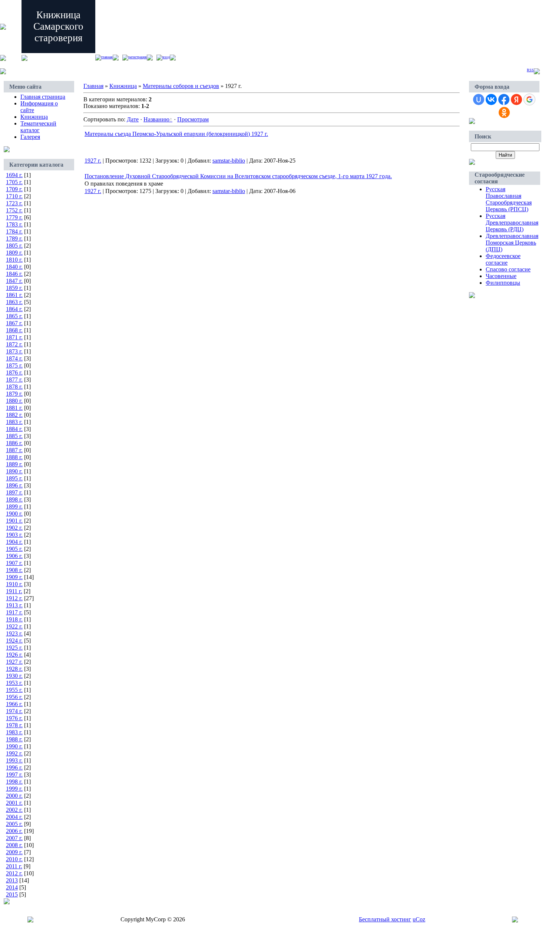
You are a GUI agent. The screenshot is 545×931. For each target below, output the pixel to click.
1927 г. (14, 662)
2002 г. (14, 810)
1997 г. (14, 774)
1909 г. (14, 577)
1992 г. (14, 753)
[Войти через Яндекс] (516, 99)
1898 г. (14, 499)
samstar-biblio (228, 160)
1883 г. (14, 422)
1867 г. (14, 323)
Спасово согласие (508, 269)
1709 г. (14, 189)
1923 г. (14, 633)
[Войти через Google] (529, 99)
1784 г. (14, 231)
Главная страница (42, 97)
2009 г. (14, 852)
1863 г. (14, 302)
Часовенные (501, 276)
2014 (12, 887)
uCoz (419, 919)
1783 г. (14, 224)
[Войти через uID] (478, 99)
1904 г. (14, 542)
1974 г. (14, 711)
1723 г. (14, 203)
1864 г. (14, 309)
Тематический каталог (38, 126)
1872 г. (14, 344)
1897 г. (14, 492)
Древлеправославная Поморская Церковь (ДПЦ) (512, 242)
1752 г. (14, 210)
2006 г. (14, 831)
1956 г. (14, 697)
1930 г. (14, 676)
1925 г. (14, 647)
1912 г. (14, 598)
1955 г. (14, 690)
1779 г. (14, 217)
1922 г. (14, 626)
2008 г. (14, 845)
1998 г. (14, 781)
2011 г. (14, 866)
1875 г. (14, 365)
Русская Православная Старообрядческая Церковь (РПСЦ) (509, 199)
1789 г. (14, 238)
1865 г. (14, 316)
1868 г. (14, 330)
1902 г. (14, 528)
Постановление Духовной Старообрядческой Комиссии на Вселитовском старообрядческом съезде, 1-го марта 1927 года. (238, 176)
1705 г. (14, 182)
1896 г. (14, 485)
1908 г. (14, 570)
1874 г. (14, 358)
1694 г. (14, 175)
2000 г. (14, 796)
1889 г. (14, 464)
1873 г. (14, 351)
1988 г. (14, 739)
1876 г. (14, 372)
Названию (156, 119)
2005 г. (14, 824)
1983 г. (14, 732)
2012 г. (14, 873)
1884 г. (14, 429)
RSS (530, 70)
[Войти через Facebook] (503, 99)
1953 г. (14, 683)
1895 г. (14, 478)
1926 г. (14, 654)
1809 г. (14, 252)
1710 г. (14, 196)
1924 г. (14, 640)
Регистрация (137, 57)
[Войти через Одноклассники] (504, 112)
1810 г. (14, 260)
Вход (166, 57)
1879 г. (14, 394)
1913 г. (14, 605)
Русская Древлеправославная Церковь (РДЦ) (512, 222)
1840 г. (14, 267)
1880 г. (14, 401)
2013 (12, 880)
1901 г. (14, 520)
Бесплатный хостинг (385, 919)
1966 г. (14, 704)
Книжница (34, 117)
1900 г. (14, 513)
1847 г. (14, 281)
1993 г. (14, 760)
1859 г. (14, 288)
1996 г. (14, 767)
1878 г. (14, 386)
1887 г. (14, 450)
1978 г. (14, 725)
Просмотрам (193, 119)
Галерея (30, 137)
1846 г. (14, 274)
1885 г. (14, 436)
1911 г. (14, 591)
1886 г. (14, 443)
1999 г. (14, 788)
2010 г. (14, 859)
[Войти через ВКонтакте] (491, 99)
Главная (107, 57)
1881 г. (14, 408)
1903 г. (14, 535)
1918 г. (14, 619)
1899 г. (14, 506)
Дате (133, 119)
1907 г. (14, 563)
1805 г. (14, 245)
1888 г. (14, 457)
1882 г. (14, 415)
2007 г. (14, 838)
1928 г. (14, 669)
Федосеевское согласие (503, 259)
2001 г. (14, 803)
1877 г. (14, 379)
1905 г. (14, 549)
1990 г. (14, 746)
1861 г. (14, 295)
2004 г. (14, 817)
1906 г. (14, 556)
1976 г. (14, 718)
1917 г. (14, 612)
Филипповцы (503, 283)
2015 (12, 894)
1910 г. (14, 584)
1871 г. (14, 337)
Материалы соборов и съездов (181, 86)
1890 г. (14, 471)
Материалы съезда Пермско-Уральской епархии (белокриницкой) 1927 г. (176, 134)
